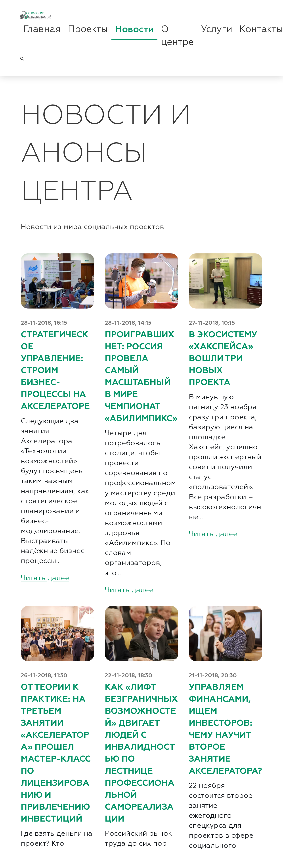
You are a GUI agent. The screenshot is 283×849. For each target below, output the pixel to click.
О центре (177, 36)
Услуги (216, 29)
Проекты (88, 29)
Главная (42, 29)
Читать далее (45, 578)
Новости (134, 29)
